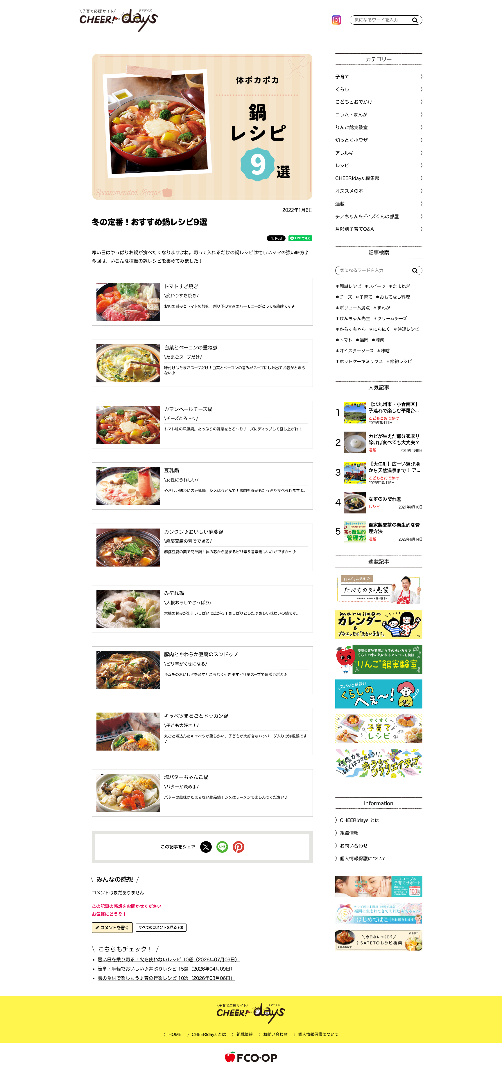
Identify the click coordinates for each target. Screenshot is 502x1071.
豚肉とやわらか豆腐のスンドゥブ (201, 654)
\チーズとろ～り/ (181, 418)
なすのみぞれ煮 (385, 499)
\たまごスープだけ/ (183, 357)
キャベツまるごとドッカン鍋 (196, 715)
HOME (174, 1034)
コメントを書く (114, 928)
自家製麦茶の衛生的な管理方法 (394, 527)
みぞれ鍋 (174, 593)
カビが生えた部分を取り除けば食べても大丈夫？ (394, 439)
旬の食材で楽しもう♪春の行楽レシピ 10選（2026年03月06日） (166, 978)
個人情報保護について (363, 858)
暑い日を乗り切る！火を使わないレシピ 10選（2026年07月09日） (169, 959)
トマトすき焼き (181, 286)
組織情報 (349, 833)
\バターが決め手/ (181, 787)
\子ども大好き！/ (181, 725)
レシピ (374, 507)
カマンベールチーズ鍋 (188, 408)
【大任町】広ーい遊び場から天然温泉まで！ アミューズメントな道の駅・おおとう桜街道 (395, 467)
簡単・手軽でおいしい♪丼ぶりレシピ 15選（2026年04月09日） (166, 969)
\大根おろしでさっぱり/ (187, 603)
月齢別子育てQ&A (354, 229)
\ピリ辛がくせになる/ (185, 664)
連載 (340, 203)
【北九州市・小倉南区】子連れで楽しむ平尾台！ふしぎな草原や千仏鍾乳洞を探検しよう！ (394, 408)
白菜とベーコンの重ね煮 (191, 347)
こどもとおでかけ (384, 418)
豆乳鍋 (171, 470)
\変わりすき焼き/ (181, 295)
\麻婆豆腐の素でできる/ (188, 541)
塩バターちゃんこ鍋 (186, 777)
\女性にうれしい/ (181, 480)
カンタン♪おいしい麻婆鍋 (193, 531)
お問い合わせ (354, 845)
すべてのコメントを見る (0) (161, 927)
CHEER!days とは (359, 820)
